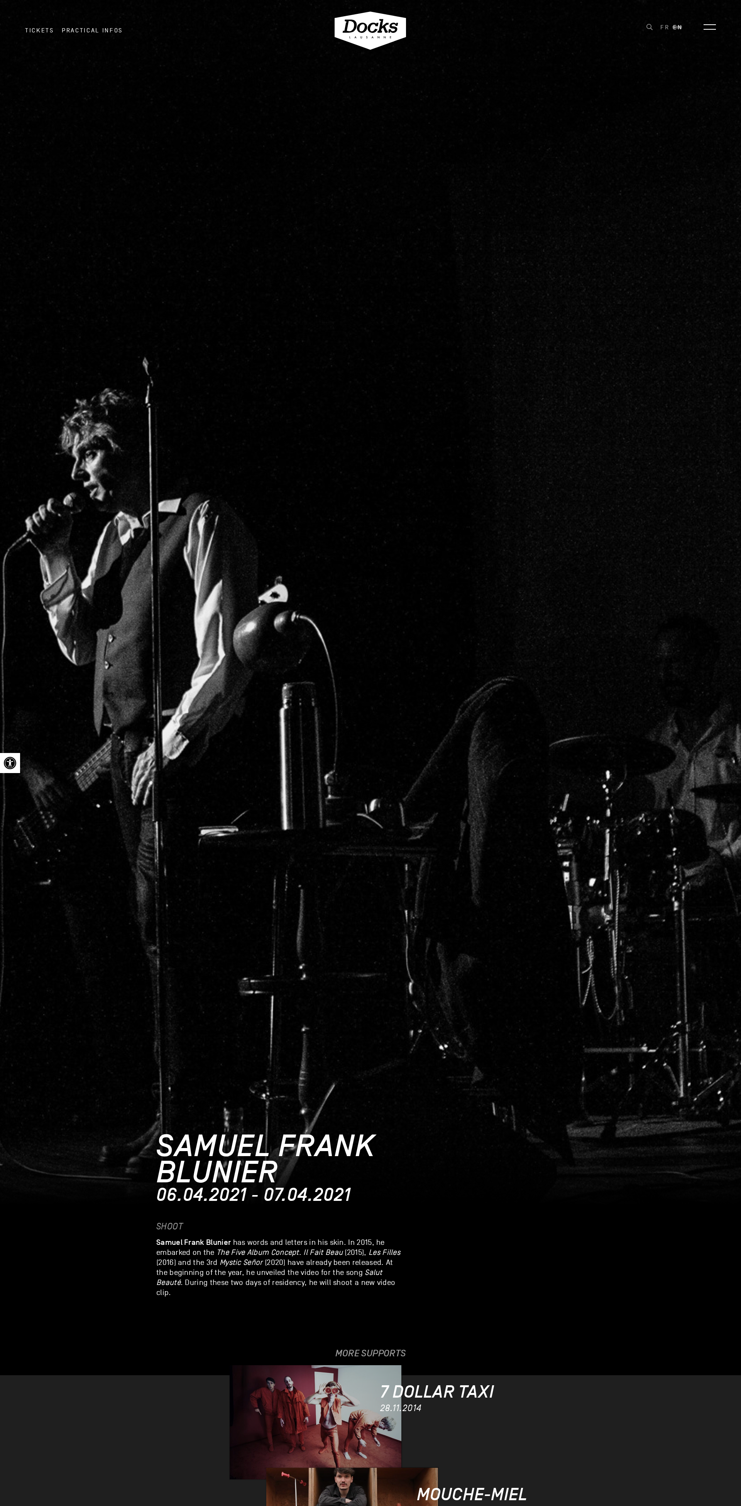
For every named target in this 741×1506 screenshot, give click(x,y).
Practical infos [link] (92, 30)
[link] (10, 763)
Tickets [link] (39, 30)
